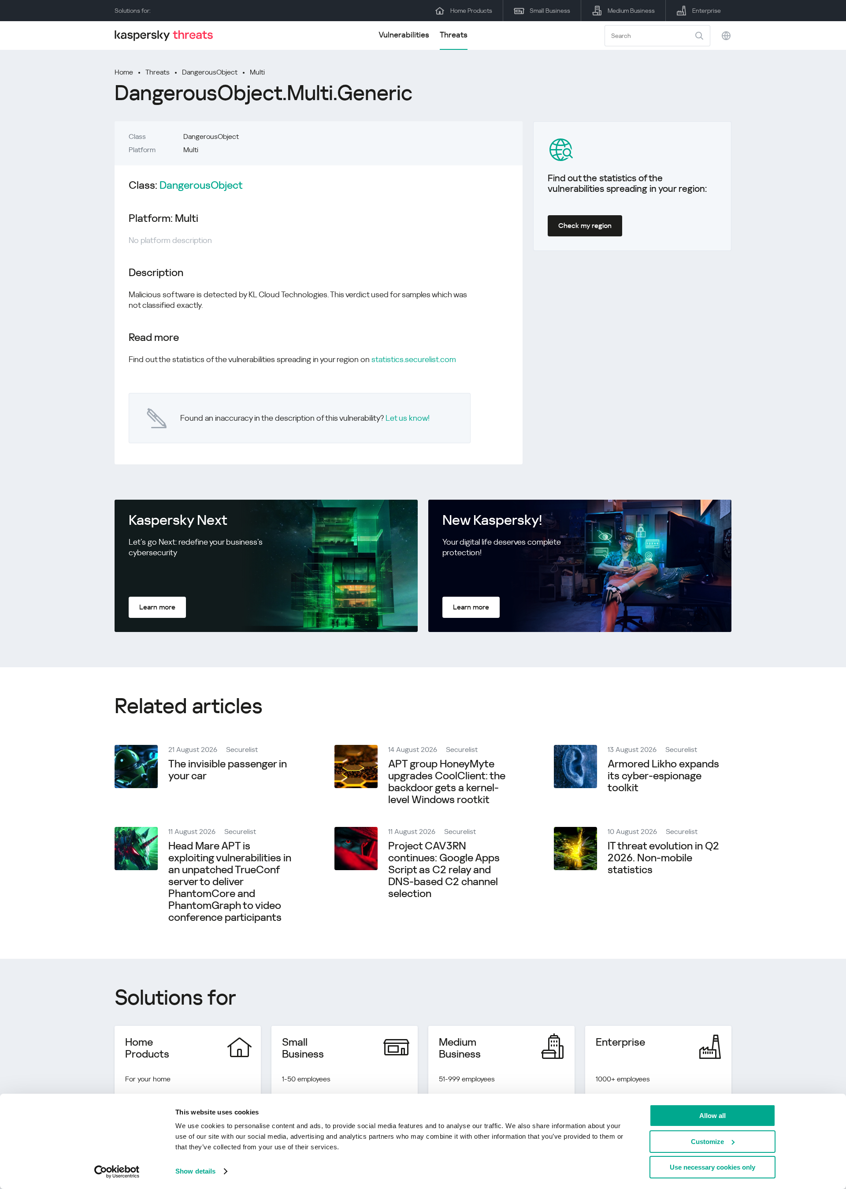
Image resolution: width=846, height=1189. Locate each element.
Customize (707, 1141)
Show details (195, 1171)
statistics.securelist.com (413, 359)
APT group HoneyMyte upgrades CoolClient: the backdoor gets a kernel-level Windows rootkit (446, 782)
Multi (257, 72)
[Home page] (167, 35)
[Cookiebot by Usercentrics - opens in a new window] (117, 1171)
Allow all (712, 1115)
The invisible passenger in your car (227, 770)
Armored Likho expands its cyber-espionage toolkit (663, 776)
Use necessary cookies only (712, 1167)
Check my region (585, 225)
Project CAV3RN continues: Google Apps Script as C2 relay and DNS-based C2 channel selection (444, 870)
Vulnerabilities (403, 34)
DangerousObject (209, 72)
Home (124, 72)
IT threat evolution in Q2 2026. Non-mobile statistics (663, 858)
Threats (454, 34)
